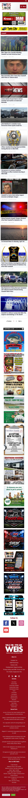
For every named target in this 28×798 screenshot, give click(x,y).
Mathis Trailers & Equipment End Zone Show (14, 777)
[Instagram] (19, 676)
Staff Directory (14, 662)
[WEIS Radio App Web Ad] (14, 605)
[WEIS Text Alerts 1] (14, 561)
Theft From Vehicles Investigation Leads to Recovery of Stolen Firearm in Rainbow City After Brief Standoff (13, 264)
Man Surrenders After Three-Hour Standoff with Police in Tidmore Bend (13, 76)
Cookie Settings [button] (6, 794)
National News (14, 696)
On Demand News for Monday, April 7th (12, 241)
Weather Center (14, 705)
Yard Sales (14, 782)
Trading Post (14, 779)
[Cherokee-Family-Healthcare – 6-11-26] (14, 439)
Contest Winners (14, 775)
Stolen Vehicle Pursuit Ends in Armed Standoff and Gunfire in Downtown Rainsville (11, 100)
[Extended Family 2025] (14, 496)
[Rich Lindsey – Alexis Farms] (14, 410)
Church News (14, 683)
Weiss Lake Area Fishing (14, 780)
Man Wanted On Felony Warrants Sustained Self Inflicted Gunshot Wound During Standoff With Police (13, 289)
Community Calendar (14, 685)
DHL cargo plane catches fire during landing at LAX (14, 722)
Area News (14, 682)
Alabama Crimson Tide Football (14, 766)
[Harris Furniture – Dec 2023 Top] (14, 385)
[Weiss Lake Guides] (14, 341)
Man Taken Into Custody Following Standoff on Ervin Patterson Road (11, 53)
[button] (26, 1)
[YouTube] (16, 676)
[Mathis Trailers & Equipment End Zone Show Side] (14, 583)
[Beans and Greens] (14, 363)
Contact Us (14, 660)
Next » (20, 321)
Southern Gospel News (14, 701)
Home (14, 690)
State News (14, 703)
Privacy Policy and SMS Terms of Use (14, 669)
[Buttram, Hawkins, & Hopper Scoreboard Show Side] (14, 539)
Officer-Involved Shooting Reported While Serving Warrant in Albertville (13, 148)
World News (14, 706)
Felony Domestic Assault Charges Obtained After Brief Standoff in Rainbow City (13, 219)
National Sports (14, 697)
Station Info (14, 665)
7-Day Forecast (14, 764)
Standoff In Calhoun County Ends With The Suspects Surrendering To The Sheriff (13, 313)
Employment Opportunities (14, 667)
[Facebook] (9, 676)
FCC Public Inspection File (14, 672)
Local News (14, 692)
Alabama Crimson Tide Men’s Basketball (14, 768)
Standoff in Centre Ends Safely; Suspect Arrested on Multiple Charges (12, 196)
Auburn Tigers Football (14, 770)
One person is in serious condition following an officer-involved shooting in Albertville (13, 172)
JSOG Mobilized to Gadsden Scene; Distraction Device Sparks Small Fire (11, 124)
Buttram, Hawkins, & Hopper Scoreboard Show (14, 773)
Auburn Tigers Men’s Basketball (14, 771)
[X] (12, 676)
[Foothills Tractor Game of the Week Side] (14, 517)
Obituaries (14, 699)
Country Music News (14, 687)
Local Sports (14, 694)
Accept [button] (13, 794)
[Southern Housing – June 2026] (14, 470)
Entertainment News (14, 689)
